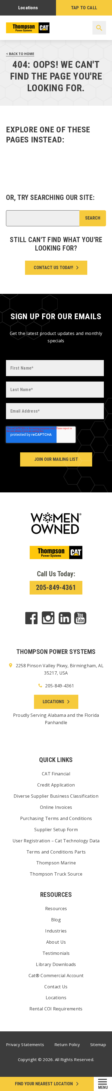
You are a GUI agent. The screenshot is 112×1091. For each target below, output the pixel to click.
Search (92, 218)
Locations (28, 7)
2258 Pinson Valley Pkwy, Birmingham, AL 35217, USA (59, 669)
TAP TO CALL (84, 7)
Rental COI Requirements (55, 1009)
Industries (56, 931)
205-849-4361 (56, 588)
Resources (56, 909)
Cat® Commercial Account (56, 976)
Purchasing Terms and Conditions (56, 818)
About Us (56, 942)
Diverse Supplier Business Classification (56, 796)
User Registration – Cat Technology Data (56, 841)
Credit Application (56, 785)
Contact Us (55, 987)
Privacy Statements (25, 1044)
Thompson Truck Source (56, 874)
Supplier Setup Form (56, 830)
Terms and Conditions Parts (56, 852)
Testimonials (56, 953)
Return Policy (67, 1044)
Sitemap (98, 1044)
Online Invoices (56, 807)
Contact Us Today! (53, 267)
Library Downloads (56, 964)
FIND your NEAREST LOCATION (44, 1083)
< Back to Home (20, 53)
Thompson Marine (56, 863)
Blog (56, 920)
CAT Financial (56, 774)
